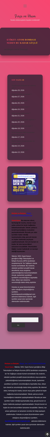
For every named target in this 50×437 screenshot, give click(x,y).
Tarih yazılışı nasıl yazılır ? (21, 113)
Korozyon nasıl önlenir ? (20, 150)
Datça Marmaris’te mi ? (20, 101)
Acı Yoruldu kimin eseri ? (20, 107)
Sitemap (24, 49)
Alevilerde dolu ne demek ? (21, 94)
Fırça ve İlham (25, 16)
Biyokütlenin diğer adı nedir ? (22, 126)
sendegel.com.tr (11, 49)
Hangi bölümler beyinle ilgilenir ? (24, 120)
